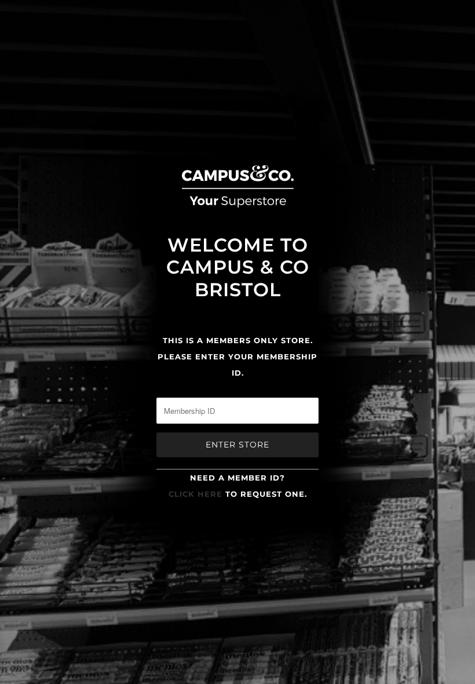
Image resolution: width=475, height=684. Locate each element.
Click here (195, 494)
